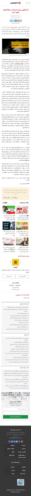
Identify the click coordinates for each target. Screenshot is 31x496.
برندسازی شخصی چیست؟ (22, 313)
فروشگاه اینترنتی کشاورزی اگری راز (20, 342)
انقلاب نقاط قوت (19, 64)
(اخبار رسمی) (14, 27)
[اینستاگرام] (9, 442)
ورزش (13, 470)
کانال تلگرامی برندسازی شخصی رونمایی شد (18, 315)
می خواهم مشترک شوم (15, 417)
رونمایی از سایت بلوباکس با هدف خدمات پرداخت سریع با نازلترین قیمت (16, 354)
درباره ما (24, 445)
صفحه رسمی (21, 276)
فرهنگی (24, 470)
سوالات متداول (10, 449)
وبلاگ (13, 452)
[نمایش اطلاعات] (15, 289)
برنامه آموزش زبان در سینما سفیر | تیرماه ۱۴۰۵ (18, 388)
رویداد (12, 474)
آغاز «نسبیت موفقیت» (22, 322)
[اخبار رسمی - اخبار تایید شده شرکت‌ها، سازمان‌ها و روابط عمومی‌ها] (15, 3)
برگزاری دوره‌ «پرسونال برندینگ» (21, 320)
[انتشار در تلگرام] (11, 21)
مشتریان (24, 449)
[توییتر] (17, 442)
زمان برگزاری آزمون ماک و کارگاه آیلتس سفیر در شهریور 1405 (15, 371)
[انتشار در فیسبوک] (16, 21)
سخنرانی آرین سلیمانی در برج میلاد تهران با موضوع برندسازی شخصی (15, 310)
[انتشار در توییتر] (13, 21)
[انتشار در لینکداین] (21, 21)
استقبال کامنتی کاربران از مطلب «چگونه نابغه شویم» (16, 329)
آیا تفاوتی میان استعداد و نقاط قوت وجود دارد (18, 324)
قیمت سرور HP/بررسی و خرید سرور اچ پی (19, 349)
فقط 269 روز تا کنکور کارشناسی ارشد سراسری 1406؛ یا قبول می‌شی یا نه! (15, 376)
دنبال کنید (8, 276)
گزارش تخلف (6, 198)
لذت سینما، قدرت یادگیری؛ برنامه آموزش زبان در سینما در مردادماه (16, 382)
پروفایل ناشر (14, 198)
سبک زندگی (23, 474)
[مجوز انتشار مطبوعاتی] (20, 483)
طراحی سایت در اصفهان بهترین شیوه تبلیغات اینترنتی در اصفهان (16, 339)
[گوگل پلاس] (22, 442)
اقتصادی (24, 467)
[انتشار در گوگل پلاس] (18, 21)
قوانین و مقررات (22, 452)
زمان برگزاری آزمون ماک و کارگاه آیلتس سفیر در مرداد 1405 (16, 379)
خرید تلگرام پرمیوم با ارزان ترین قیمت (20, 357)
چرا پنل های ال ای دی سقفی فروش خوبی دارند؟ (18, 362)
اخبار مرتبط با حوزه (24, 368)
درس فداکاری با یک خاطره (22, 327)
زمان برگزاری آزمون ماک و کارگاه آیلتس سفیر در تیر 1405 (16, 386)
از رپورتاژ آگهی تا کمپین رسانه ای (22, 456)
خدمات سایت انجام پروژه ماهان (21, 347)
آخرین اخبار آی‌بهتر (24, 304)
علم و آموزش (26, 298)
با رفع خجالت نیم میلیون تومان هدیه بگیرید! (18, 318)
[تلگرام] (12, 442)
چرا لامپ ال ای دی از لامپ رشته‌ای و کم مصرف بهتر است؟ (16, 359)
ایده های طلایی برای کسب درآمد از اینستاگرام (18, 344)
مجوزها (12, 445)
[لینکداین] (14, 442)
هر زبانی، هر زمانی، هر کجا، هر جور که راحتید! (18, 351)
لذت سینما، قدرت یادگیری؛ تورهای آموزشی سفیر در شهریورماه (15, 373)
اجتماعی (12, 467)
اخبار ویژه (26, 335)
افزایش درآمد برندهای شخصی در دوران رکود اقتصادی (17, 307)
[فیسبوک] (19, 442)
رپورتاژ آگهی (11, 455)
